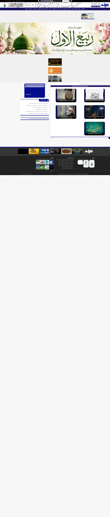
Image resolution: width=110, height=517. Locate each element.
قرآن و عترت (35, 9)
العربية (97, 1)
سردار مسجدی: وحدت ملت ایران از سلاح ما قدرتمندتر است (38, 103)
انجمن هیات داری (8, 1)
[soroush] (42, 1)
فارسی (100, 1)
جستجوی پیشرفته (18, 1)
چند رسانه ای (30, 9)
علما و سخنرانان (54, 9)
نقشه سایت (2, 1)
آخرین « (91, 138)
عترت (101, 84)
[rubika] (41, 1)
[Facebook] (50, 1)
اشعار (47, 9)
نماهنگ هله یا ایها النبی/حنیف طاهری (41, 109)
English (93, 1)
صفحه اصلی (83, 9)
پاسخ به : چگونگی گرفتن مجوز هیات (67, 166)
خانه (109, 84)
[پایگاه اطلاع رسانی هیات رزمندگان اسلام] (100, 5)
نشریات (26, 9)
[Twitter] (49, 1)
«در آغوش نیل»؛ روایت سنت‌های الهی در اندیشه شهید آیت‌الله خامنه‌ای (36, 111)
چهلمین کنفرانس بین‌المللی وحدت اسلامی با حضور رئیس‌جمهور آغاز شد (36, 105)
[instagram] (46, 1)
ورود (23, 1)
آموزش (45, 9)
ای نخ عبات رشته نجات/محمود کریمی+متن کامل (40, 107)
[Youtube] (47, 1)
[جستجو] (69, 1)
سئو (26, 174)
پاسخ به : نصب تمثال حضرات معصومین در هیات (65, 160)
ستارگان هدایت (96, 84)
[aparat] (44, 1)
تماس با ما (104, 1)
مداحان (50, 9)
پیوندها (13, 1)
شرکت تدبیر (23, 174)
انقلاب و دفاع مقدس (64, 9)
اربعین (70, 9)
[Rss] (52, 1)
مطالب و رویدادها (77, 9)
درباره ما (108, 1)
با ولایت (72, 9)
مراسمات (59, 9)
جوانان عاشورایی (40, 9)
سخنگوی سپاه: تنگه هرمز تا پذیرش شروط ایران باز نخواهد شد (38, 113)
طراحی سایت (30, 174)
